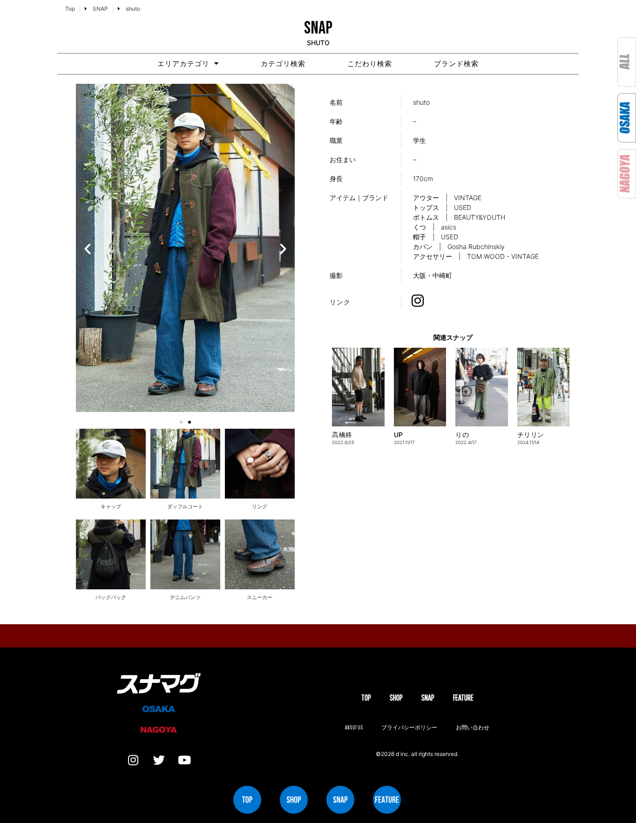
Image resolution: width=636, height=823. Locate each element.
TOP (366, 697)
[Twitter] (158, 760)
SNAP (427, 697)
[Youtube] (184, 760)
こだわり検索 (369, 63)
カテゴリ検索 (283, 63)
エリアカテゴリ (183, 63)
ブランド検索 (456, 63)
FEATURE (463, 697)
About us (354, 727)
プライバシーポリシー (409, 727)
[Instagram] (133, 760)
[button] (88, 249)
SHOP (396, 697)
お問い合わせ (472, 727)
